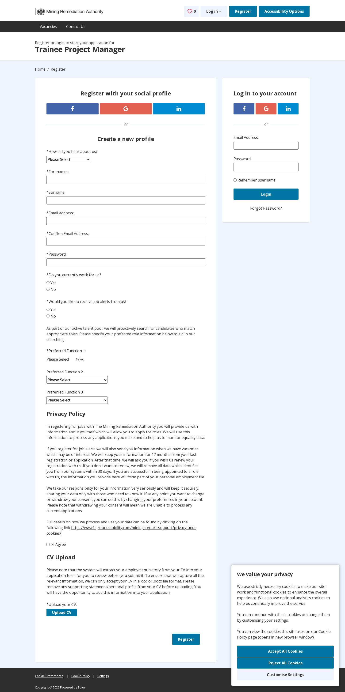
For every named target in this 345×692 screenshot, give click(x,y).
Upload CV (61, 612)
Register (243, 11)
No (53, 289)
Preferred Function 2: (65, 371)
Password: (56, 254)
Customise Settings (285, 674)
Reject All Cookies (285, 663)
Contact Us (75, 26)
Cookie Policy (80, 676)
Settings (103, 676)
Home (40, 69)
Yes (53, 282)
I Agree (58, 544)
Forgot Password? (266, 208)
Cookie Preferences (49, 676)
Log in (212, 11)
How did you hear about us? (72, 151)
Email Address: (60, 213)
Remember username (257, 180)
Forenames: (57, 171)
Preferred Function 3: (65, 392)
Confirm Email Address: (67, 233)
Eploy (82, 687)
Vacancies (48, 26)
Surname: (55, 192)
